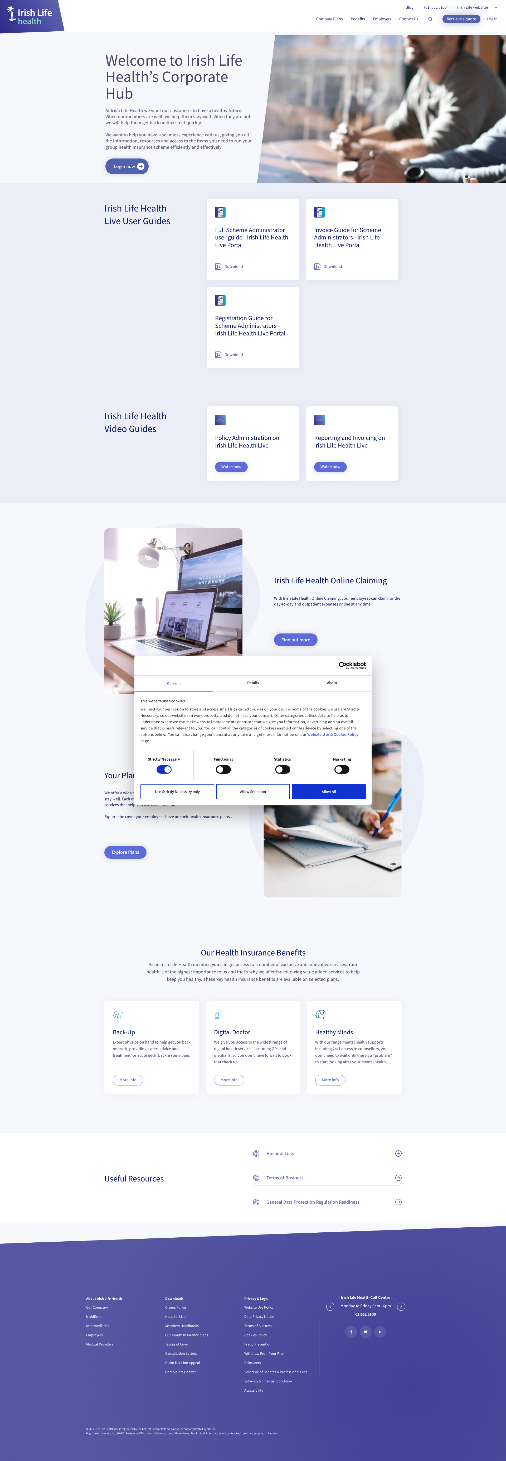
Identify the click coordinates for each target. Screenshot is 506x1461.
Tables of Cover (177, 1344)
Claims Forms (176, 1307)
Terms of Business (258, 1325)
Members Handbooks (182, 1325)
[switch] (223, 769)
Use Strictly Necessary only (177, 791)
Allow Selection (253, 791)
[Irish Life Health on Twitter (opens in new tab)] (366, 1332)
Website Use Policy (258, 1307)
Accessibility (253, 1390)
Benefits (358, 19)
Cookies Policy (255, 1335)
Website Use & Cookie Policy (332, 734)
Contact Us (408, 19)
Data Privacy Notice (259, 1316)
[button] (327, 1153)
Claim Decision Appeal (182, 1362)
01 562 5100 (365, 1314)
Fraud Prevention (257, 1344)
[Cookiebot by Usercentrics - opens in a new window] (343, 665)
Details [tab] (253, 682)
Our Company (97, 1307)
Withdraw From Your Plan (264, 1353)
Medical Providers (100, 1344)
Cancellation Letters (181, 1353)
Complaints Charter (180, 1371)
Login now (124, 166)
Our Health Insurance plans (186, 1335)
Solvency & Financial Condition (268, 1381)
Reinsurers (252, 1362)
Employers (382, 19)
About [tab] (332, 682)
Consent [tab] (174, 683)
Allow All (329, 791)
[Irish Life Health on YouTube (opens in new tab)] (380, 1332)
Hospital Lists (175, 1316)
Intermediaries (97, 1325)
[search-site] (430, 19)
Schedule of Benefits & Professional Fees (275, 1371)
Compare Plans (329, 19)
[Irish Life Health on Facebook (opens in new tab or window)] (351, 1332)
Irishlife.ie (93, 1316)
